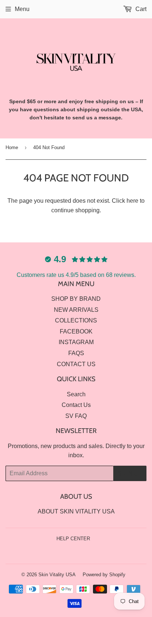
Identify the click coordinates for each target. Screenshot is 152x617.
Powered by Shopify (104, 574)
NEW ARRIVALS (76, 310)
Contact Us (76, 405)
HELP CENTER (73, 538)
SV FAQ (76, 416)
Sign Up (130, 473)
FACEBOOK (76, 331)
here (132, 201)
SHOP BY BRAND (76, 299)
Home (12, 147)
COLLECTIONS (76, 320)
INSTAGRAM (76, 342)
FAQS (76, 353)
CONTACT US (76, 364)
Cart (140, 9)
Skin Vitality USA (57, 574)
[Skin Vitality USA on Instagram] (139, 553)
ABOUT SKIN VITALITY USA (76, 511)
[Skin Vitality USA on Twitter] (113, 553)
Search (76, 394)
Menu (22, 9)
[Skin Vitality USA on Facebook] (126, 553)
